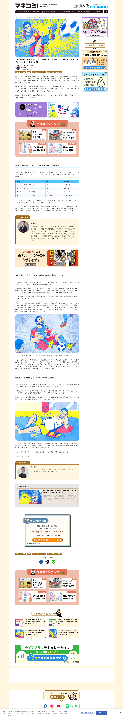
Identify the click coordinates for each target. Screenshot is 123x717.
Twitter (34, 240)
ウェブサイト (31, 174)
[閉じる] (120, 713)
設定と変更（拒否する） (87, 712)
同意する (101, 712)
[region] (61, 713)
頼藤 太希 (23, 67)
